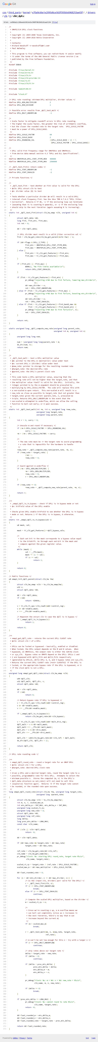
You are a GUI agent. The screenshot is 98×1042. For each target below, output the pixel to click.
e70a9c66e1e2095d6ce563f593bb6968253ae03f (57, 12)
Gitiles (15, 1038)
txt (87, 1038)
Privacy (22, 1038)
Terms (29, 1038)
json (93, 1038)
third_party (14, 12)
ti (10, 16)
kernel (26, 12)
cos (4, 12)
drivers (91, 12)
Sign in (92, 4)
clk (5, 16)
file (55, 22)
